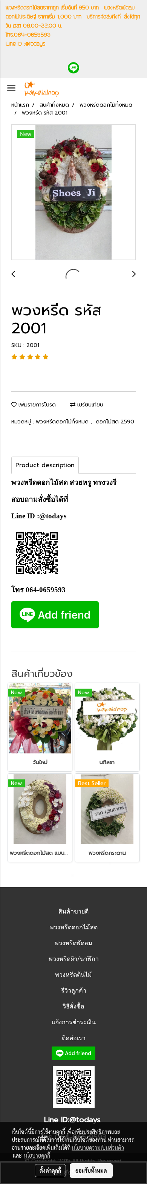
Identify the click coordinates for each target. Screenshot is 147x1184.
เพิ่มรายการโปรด (36, 405)
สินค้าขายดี (73, 911)
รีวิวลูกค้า (73, 990)
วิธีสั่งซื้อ (73, 1006)
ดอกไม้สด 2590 (115, 422)
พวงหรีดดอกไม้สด (74, 927)
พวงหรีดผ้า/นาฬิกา (74, 958)
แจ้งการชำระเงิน (74, 1022)
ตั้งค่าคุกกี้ (50, 1170)
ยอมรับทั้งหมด (91, 1170)
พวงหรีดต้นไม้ (73, 974)
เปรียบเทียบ (89, 405)
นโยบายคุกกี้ (37, 1155)
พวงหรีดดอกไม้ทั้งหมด (63, 422)
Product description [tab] (45, 465)
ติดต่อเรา (74, 1038)
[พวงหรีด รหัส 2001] (73, 192)
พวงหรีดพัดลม (73, 943)
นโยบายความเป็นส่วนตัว (98, 1147)
